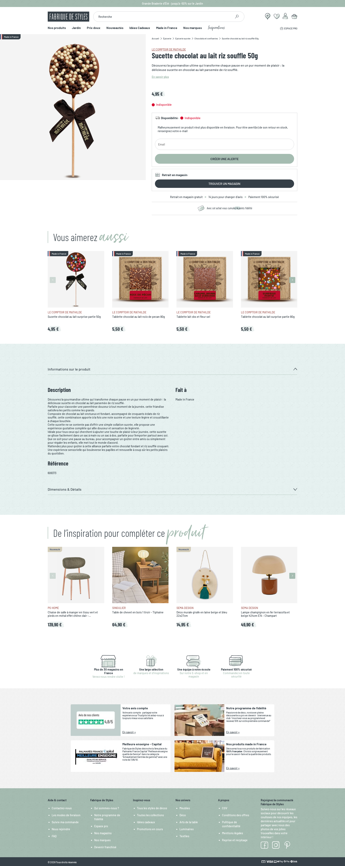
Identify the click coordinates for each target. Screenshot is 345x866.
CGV (224, 808)
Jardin (76, 28)
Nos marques (192, 28)
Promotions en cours (150, 829)
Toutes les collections (150, 815)
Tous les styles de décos (152, 808)
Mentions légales (232, 833)
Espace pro (101, 826)
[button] (172, 369)
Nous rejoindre (61, 829)
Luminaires (186, 829)
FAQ (54, 836)
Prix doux (93, 28)
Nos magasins (103, 833)
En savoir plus (160, 77)
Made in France (166, 28)
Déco (182, 815)
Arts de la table (188, 822)
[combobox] (162, 17)
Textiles (184, 836)
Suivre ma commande (65, 822)
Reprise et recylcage (235, 840)
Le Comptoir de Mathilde (169, 49)
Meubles (184, 808)
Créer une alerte (224, 159)
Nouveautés (114, 28)
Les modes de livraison (66, 815)
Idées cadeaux (146, 822)
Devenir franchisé (105, 847)
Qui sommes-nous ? (106, 808)
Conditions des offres (235, 815)
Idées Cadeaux (139, 28)
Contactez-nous (62, 808)
